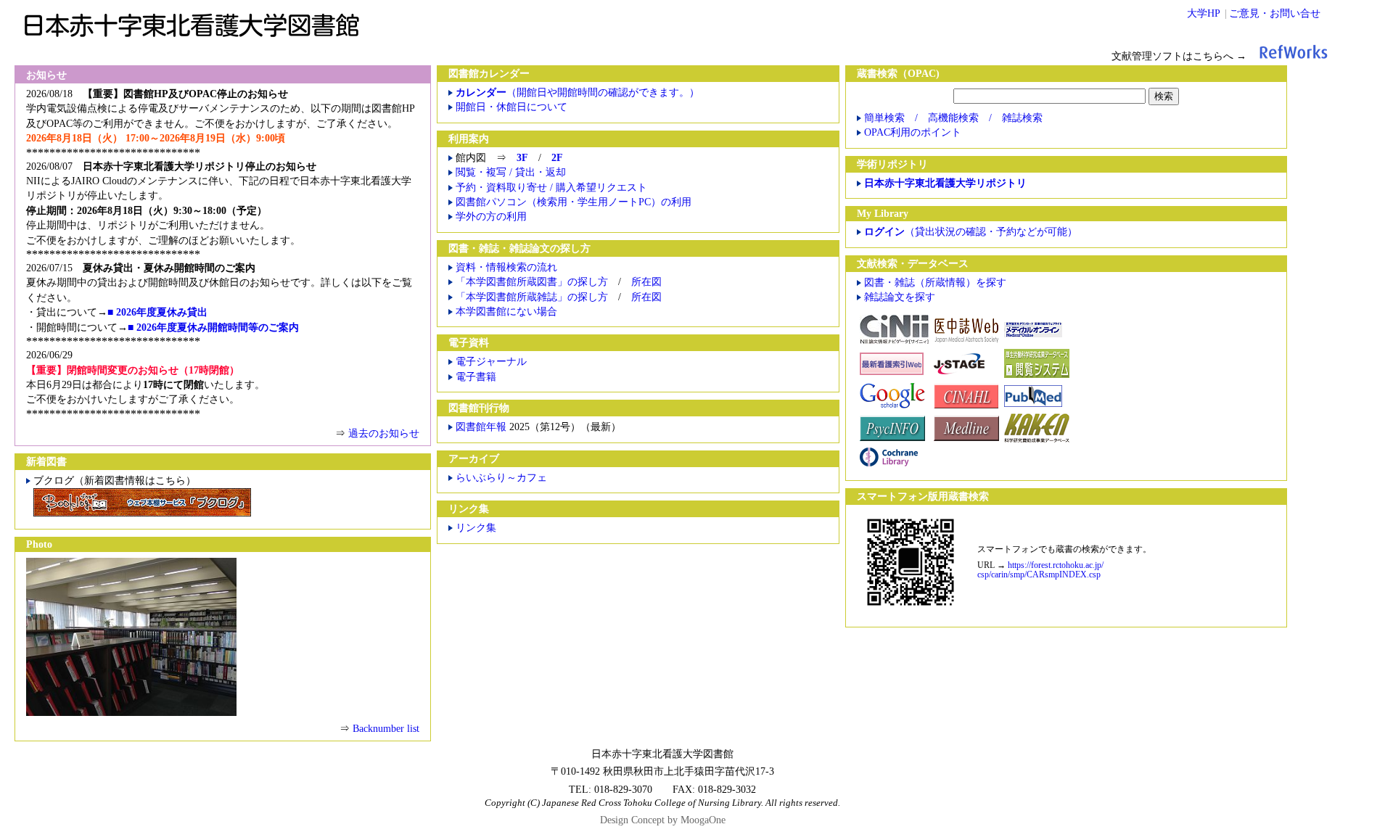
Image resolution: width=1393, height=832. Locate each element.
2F (557, 157)
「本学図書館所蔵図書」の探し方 (532, 281)
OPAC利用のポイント (912, 132)
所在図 (646, 281)
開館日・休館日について (511, 107)
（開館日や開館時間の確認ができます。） (577, 92)
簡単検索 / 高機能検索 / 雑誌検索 (953, 117)
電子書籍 (476, 376)
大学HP (1203, 13)
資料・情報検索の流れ (506, 267)
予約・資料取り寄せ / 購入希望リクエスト (551, 187)
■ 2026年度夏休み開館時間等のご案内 (213, 327)
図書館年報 (482, 426)
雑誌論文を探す (899, 297)
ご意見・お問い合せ (1274, 13)
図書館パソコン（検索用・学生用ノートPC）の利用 (573, 202)
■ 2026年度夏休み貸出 (157, 312)
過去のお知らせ (383, 433)
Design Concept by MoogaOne (663, 820)
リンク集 (476, 527)
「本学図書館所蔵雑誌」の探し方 (532, 297)
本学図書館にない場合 (506, 311)
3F (522, 157)
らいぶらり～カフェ (501, 477)
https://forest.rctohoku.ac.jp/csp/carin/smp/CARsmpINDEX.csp (1040, 570)
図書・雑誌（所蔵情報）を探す (935, 282)
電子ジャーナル (491, 361)
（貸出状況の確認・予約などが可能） (970, 231)
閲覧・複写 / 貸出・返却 (511, 172)
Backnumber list (386, 728)
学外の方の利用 (491, 216)
